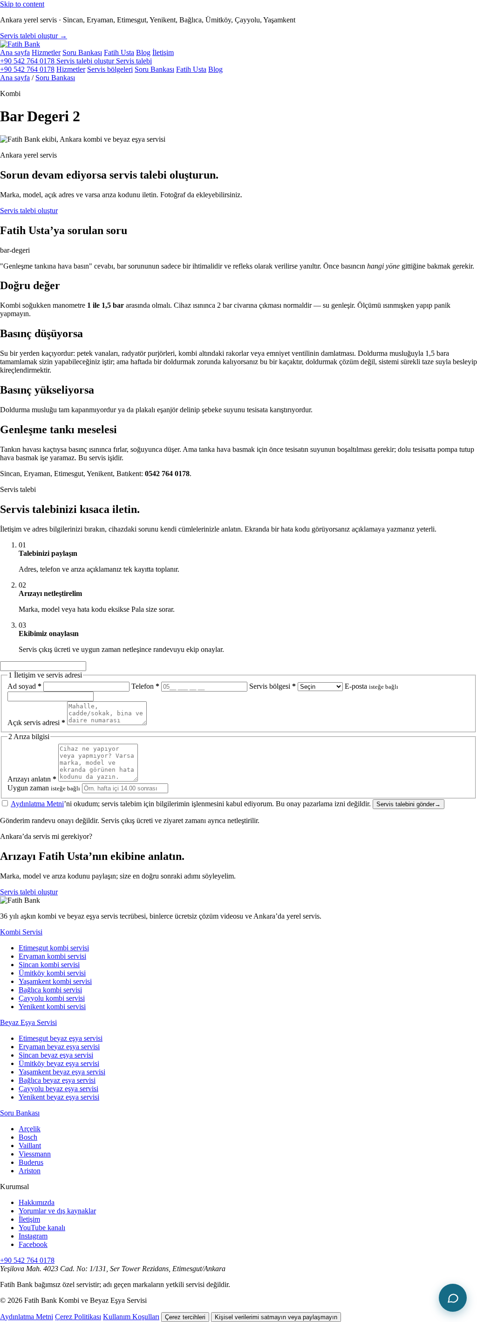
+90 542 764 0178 (28, 61)
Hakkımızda (37, 1202)
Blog (143, 52)
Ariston (30, 1171)
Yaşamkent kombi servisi (55, 981)
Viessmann (35, 1154)
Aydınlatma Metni (37, 804)
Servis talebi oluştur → (33, 36)
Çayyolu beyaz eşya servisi (58, 1089)
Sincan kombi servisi (49, 965)
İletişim (163, 52)
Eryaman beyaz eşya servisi (59, 1047)
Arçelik (30, 1129)
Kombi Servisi (21, 932)
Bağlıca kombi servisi (50, 990)
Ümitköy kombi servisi (52, 973)
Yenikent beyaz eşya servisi (59, 1097)
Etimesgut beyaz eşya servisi (60, 1038)
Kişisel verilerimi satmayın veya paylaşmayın (276, 1317)
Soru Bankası (82, 52)
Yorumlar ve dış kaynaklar (57, 1211)
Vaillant (30, 1145)
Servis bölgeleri (110, 69)
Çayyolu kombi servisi (52, 998)
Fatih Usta (119, 52)
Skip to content (22, 4)
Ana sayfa (15, 52)
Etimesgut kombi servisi (54, 948)
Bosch (28, 1137)
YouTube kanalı (42, 1228)
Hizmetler (46, 52)
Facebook (33, 1244)
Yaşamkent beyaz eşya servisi (62, 1072)
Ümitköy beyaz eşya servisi (59, 1063)
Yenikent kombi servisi (52, 1007)
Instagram (33, 1236)
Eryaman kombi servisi (52, 956)
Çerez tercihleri (185, 1317)
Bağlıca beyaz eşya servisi (57, 1080)
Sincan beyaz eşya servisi (56, 1055)
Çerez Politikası (78, 1317)
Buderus (31, 1162)
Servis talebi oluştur (29, 211)
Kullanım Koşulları (131, 1317)
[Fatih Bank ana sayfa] (20, 44)
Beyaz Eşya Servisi (28, 1022)
